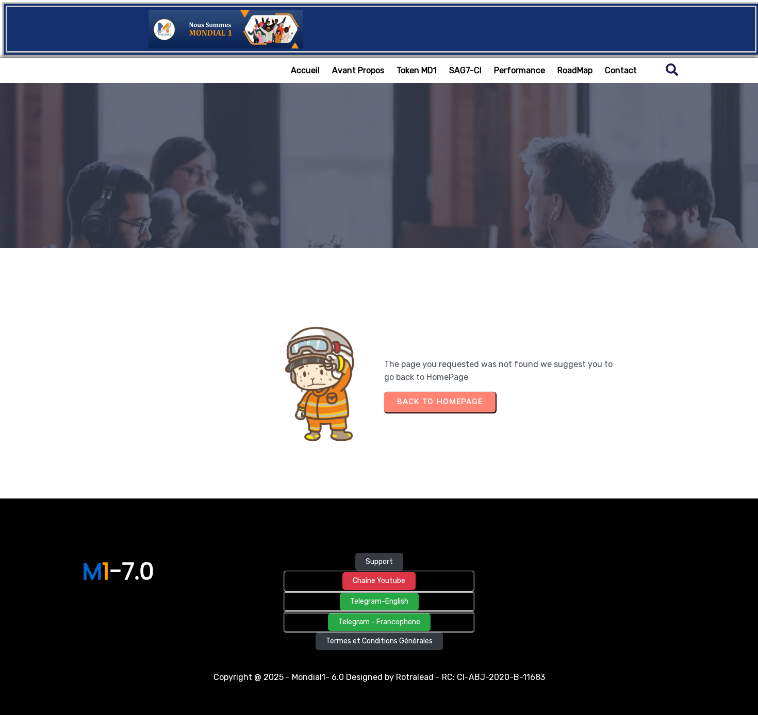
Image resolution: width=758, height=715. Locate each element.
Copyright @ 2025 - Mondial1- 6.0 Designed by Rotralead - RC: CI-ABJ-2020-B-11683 (379, 677)
